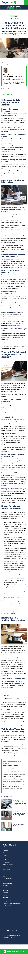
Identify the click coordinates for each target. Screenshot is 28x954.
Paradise (5, 895)
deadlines (12, 233)
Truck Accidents (6, 867)
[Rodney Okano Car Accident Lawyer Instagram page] (12, 931)
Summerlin (5, 890)
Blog (6, 90)
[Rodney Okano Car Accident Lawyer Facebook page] (4, 931)
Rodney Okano (12, 74)
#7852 (21, 76)
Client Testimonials (7, 878)
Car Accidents (12, 90)
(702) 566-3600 (7, 905)
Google (23, 580)
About (4, 853)
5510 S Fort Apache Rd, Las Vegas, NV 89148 (14, 903)
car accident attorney (13, 611)
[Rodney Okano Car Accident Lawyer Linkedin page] (16, 931)
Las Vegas (5, 885)
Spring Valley (6, 897)
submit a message (10, 755)
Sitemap (15, 937)
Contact (5, 855)
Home (2, 90)
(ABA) (12, 554)
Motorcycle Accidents (8, 864)
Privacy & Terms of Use (7, 937)
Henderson (5, 892)
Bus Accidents (6, 869)
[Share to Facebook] (1, 64)
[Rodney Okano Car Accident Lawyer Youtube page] (8, 931)
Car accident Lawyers (7, 259)
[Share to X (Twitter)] (4, 64)
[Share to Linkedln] (7, 64)
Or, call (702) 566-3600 (14, 772)
